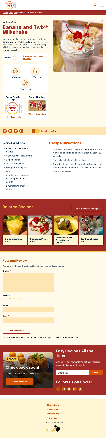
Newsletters (53, 405)
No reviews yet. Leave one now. (33, 57)
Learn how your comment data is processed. (58, 337)
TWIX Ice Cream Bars (37, 114)
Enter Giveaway (20, 381)
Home (5, 12)
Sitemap (53, 418)
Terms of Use (53, 413)
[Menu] (102, 5)
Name (6, 305)
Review (7, 271)
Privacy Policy (53, 409)
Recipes (13, 12)
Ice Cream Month (9, 22)
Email (6, 316)
